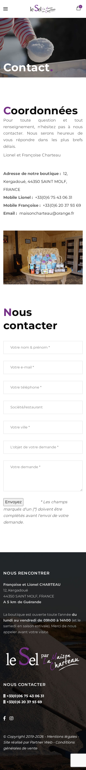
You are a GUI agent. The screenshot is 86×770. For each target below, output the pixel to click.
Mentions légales (62, 736)
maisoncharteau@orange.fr (46, 213)
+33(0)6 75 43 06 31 (53, 197)
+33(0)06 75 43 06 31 (25, 696)
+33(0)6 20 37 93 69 (62, 205)
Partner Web (41, 742)
